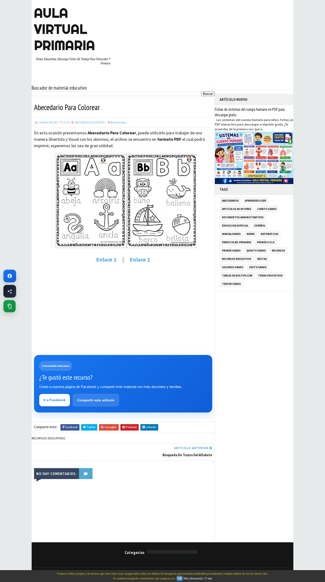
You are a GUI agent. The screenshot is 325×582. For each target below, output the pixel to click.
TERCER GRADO (231, 284)
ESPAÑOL (260, 225)
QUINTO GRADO (256, 250)
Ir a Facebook (55, 400)
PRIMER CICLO (266, 242)
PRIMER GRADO (231, 250)
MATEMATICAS (269, 234)
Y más (208, 578)
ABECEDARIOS (230, 200)
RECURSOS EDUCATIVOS (89, 122)
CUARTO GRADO (266, 209)
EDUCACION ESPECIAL (235, 225)
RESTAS (262, 259)
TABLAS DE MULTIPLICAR (237, 275)
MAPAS (251, 234)
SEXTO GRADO (257, 267)
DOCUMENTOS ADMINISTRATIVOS (243, 217)
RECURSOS (278, 250)
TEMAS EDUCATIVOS (270, 275)
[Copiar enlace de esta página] (9, 306)
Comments (118, 122)
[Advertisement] (123, 302)
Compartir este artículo (95, 400)
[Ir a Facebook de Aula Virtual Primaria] (9, 276)
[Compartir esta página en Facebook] (9, 291)
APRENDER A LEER (255, 200)
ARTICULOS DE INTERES (236, 209)
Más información (193, 578)
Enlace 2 (139, 259)
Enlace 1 (106, 259)
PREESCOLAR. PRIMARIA (236, 242)
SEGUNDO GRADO (232, 267)
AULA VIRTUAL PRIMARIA (64, 29)
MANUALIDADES (231, 234)
